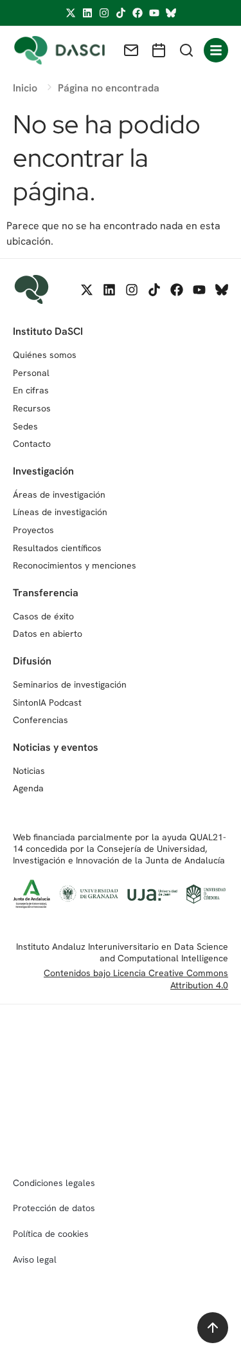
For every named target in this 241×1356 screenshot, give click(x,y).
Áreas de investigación (59, 494)
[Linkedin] (87, 13)
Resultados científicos (57, 548)
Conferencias (40, 720)
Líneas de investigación (60, 512)
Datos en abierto (47, 633)
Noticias (29, 771)
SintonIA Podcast (47, 702)
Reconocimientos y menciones (74, 565)
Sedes (25, 426)
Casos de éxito (43, 616)
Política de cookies (51, 1233)
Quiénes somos (44, 355)
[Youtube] (154, 13)
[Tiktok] (121, 13)
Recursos (32, 408)
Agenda (28, 788)
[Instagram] (104, 13)
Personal (31, 373)
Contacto (32, 443)
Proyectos (33, 530)
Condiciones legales (54, 1183)
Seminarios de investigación (70, 684)
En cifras (31, 390)
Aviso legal (35, 1259)
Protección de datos (54, 1208)
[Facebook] (137, 13)
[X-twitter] (71, 13)
